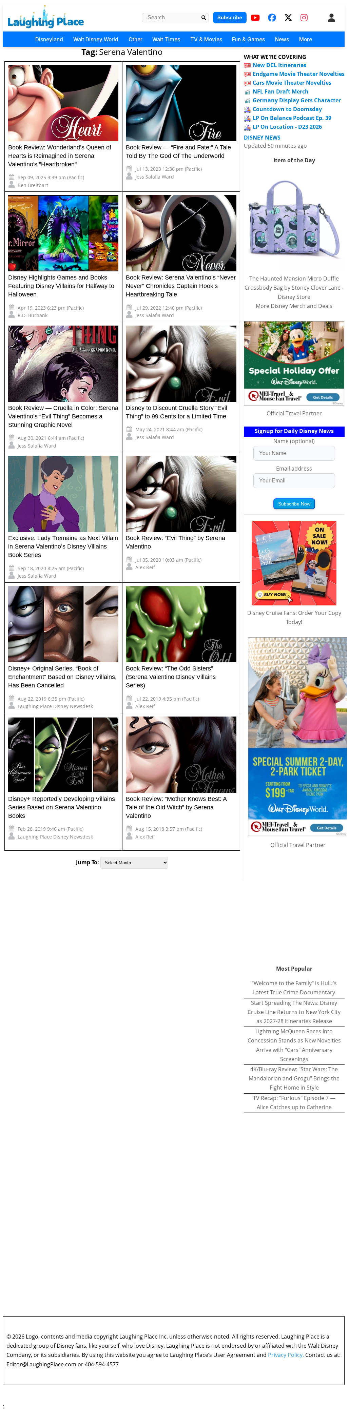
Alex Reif (145, 567)
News (282, 39)
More (305, 39)
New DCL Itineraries (279, 65)
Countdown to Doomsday (287, 109)
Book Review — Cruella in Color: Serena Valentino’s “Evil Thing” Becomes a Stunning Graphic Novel (63, 416)
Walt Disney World (95, 39)
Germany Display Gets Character (297, 100)
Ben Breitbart (33, 185)
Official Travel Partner (294, 413)
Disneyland (49, 39)
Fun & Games (248, 39)
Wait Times (166, 39)
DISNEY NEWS (262, 137)
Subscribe (229, 17)
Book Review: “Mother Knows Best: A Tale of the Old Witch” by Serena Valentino (176, 807)
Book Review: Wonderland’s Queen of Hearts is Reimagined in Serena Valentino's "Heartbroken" (59, 156)
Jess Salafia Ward (154, 176)
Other (135, 39)
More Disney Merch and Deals (294, 306)
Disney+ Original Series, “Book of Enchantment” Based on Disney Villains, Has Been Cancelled (62, 677)
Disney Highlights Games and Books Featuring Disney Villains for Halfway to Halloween (61, 286)
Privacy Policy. (286, 1355)
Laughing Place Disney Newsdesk (55, 706)
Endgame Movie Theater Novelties (299, 74)
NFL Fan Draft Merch (281, 91)
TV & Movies (206, 39)
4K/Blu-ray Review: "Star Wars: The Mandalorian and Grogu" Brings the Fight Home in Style (294, 1078)
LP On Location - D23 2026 (287, 126)
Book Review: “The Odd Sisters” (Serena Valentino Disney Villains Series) (171, 677)
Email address (294, 468)
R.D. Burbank (32, 315)
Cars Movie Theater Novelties (292, 82)
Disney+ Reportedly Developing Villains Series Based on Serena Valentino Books (61, 807)
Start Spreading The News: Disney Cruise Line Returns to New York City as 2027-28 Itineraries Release (294, 1012)
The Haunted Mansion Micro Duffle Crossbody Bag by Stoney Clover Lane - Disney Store (294, 288)
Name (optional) (294, 441)
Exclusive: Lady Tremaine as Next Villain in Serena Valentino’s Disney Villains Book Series (63, 546)
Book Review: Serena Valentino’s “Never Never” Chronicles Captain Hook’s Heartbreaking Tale (181, 286)
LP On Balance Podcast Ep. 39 (292, 118)
